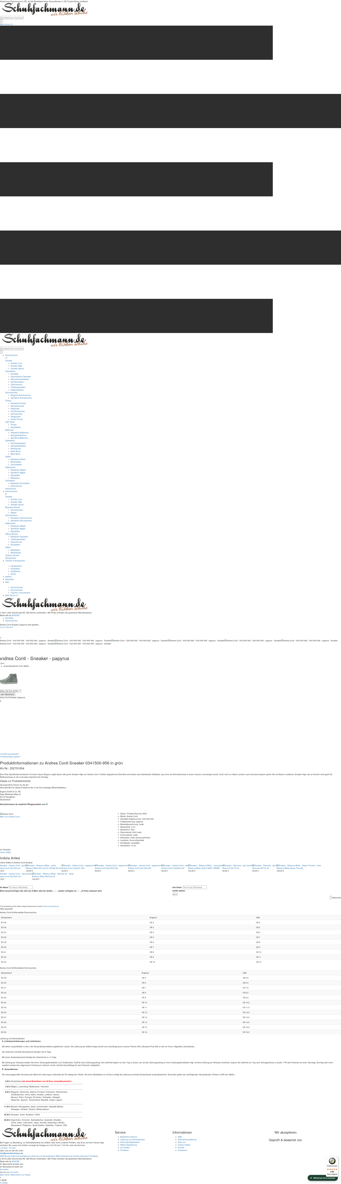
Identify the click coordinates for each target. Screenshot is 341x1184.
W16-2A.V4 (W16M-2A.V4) (50, 868)
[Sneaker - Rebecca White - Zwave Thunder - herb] (299, 865)
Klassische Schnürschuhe (21, 518)
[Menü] (336, 1157)
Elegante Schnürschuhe (21, 395)
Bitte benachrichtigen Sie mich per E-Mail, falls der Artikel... (27, 890)
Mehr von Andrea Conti (10, 816)
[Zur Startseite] (44, 604)
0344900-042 (178, 868)
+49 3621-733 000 (8, 1148)
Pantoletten (10, 480)
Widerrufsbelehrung (128, 1144)
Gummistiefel (16, 464)
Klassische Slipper (18, 470)
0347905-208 (112, 868)
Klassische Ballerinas (19, 432)
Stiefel (8, 456)
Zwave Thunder (296, 868)
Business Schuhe (12, 507)
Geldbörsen (16, 571)
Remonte (226, 868)
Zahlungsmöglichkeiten (130, 1142)
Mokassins (15, 478)
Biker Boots (15, 454)
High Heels (10, 422)
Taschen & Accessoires (15, 560)
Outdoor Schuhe (12, 555)
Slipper (14, 512)
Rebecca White (32, 868)
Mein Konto (5, 24)
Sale (7, 582)
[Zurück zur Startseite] (44, 9)
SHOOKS (15, 615)
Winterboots (16, 448)
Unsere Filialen (184, 1144)
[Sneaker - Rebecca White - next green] (205, 865)
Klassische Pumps (18, 403)
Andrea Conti (67, 868)
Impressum (182, 1150)
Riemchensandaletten (20, 379)
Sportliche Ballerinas (19, 438)
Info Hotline (125, 1147)
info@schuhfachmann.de (11, 1153)
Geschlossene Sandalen (21, 376)
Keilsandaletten (17, 389)
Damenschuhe (11, 355)
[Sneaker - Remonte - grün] (264, 865)
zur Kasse (26, 1174)
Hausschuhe (10, 488)
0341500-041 (15, 868)
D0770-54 (235, 868)
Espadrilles (15, 475)
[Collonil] (46, 803)
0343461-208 (78, 868)
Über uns (182, 1142)
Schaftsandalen (17, 381)
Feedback (124, 1150)
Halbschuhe (10, 467)
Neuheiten (9, 579)
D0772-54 (265, 868)
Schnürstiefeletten (18, 443)
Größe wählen (178, 890)
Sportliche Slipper (18, 472)
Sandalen (15, 373)
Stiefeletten (10, 440)
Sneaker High (16, 365)
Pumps (8, 400)
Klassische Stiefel (18, 459)
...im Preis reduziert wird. (91, 890)
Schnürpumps (16, 413)
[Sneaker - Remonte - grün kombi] (237, 865)
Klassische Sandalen (19, 536)
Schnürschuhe (11, 392)
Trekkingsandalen (18, 387)
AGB (180, 1136)
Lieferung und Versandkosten (132, 1139)
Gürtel (13, 574)
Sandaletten (10, 371)
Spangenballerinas (18, 435)
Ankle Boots (16, 451)
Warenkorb (15, 1174)
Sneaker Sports (17, 368)
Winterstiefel (16, 462)
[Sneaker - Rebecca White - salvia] (41, 865)
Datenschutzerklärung (51, 906)
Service (7, 1156)
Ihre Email (177, 887)
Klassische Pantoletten (20, 483)
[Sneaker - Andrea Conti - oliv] (174, 865)
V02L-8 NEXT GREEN (210, 868)
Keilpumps (15, 408)
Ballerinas (9, 430)
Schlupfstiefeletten (18, 446)
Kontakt (181, 1147)
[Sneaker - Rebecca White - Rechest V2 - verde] (53, 873)
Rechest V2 (50, 876)
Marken (8, 576)
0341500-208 (145, 868)
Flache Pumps (17, 419)
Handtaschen (16, 566)
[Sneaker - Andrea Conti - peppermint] (78, 865)
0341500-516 (15, 876)
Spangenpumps (17, 405)
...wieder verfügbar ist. (67, 890)
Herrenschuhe (11, 491)
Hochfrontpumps (18, 411)
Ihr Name (4, 887)
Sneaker (8, 360)
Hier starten (14, 1172)
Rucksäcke (15, 568)
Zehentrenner (16, 384)
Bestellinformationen (128, 1136)
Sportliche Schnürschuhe (21, 397)
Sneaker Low (16, 363)
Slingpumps (16, 416)
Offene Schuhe (11, 534)
